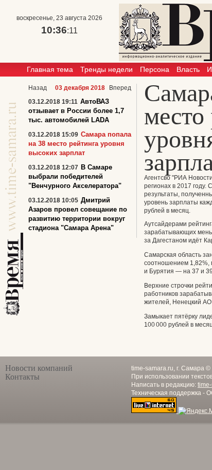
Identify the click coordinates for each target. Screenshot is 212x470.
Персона (154, 69)
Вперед (120, 87)
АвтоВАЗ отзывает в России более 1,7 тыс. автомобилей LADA (76, 111)
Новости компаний (39, 368)
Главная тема (50, 69)
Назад (37, 87)
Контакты (22, 376)
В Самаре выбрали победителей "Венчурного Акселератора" (74, 176)
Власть (188, 69)
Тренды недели (106, 69)
